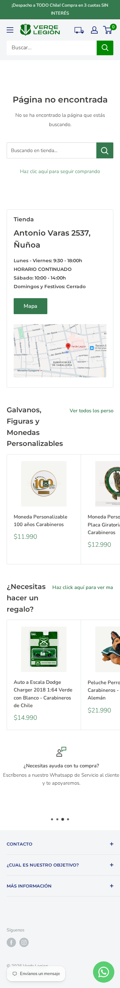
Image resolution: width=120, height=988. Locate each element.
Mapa (30, 306)
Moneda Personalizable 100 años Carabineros (40, 520)
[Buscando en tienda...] (104, 150)
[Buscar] (105, 48)
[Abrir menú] (10, 30)
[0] (108, 30)
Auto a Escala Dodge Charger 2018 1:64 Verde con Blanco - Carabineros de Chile (43, 694)
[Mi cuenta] (94, 30)
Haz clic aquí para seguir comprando (60, 171)
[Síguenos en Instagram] (24, 942)
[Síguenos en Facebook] (11, 942)
